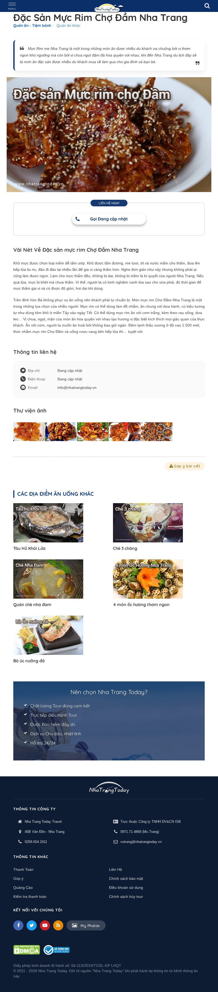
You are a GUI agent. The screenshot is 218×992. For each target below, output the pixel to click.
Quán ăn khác (68, 25)
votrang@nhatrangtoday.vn (141, 842)
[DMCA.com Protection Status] (26, 949)
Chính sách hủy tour (126, 896)
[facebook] (18, 925)
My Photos (89, 925)
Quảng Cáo (23, 887)
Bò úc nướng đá (29, 660)
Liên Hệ (115, 869)
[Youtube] (45, 925)
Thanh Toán (23, 869)
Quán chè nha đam (32, 604)
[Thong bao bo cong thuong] (57, 949)
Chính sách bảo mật (126, 878)
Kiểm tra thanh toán (30, 896)
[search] (207, 6)
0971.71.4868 (130, 832)
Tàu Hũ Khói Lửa (29, 548)
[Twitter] (32, 925)
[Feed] (58, 925)
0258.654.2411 (36, 842)
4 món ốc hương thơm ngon (141, 604)
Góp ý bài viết (187, 466)
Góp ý (18, 878)
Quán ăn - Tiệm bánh (32, 25)
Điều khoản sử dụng (126, 887)
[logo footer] (109, 788)
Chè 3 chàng (125, 548)
